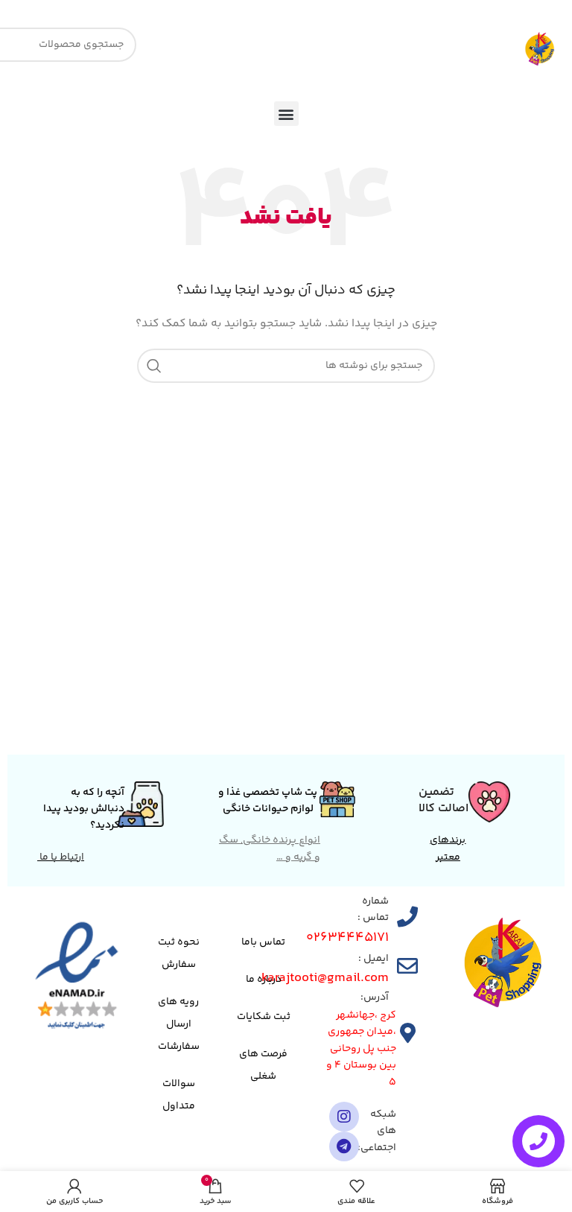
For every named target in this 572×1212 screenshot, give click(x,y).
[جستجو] (154, 366)
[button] (286, 113)
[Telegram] (344, 1146)
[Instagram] (344, 1117)
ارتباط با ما (60, 857)
